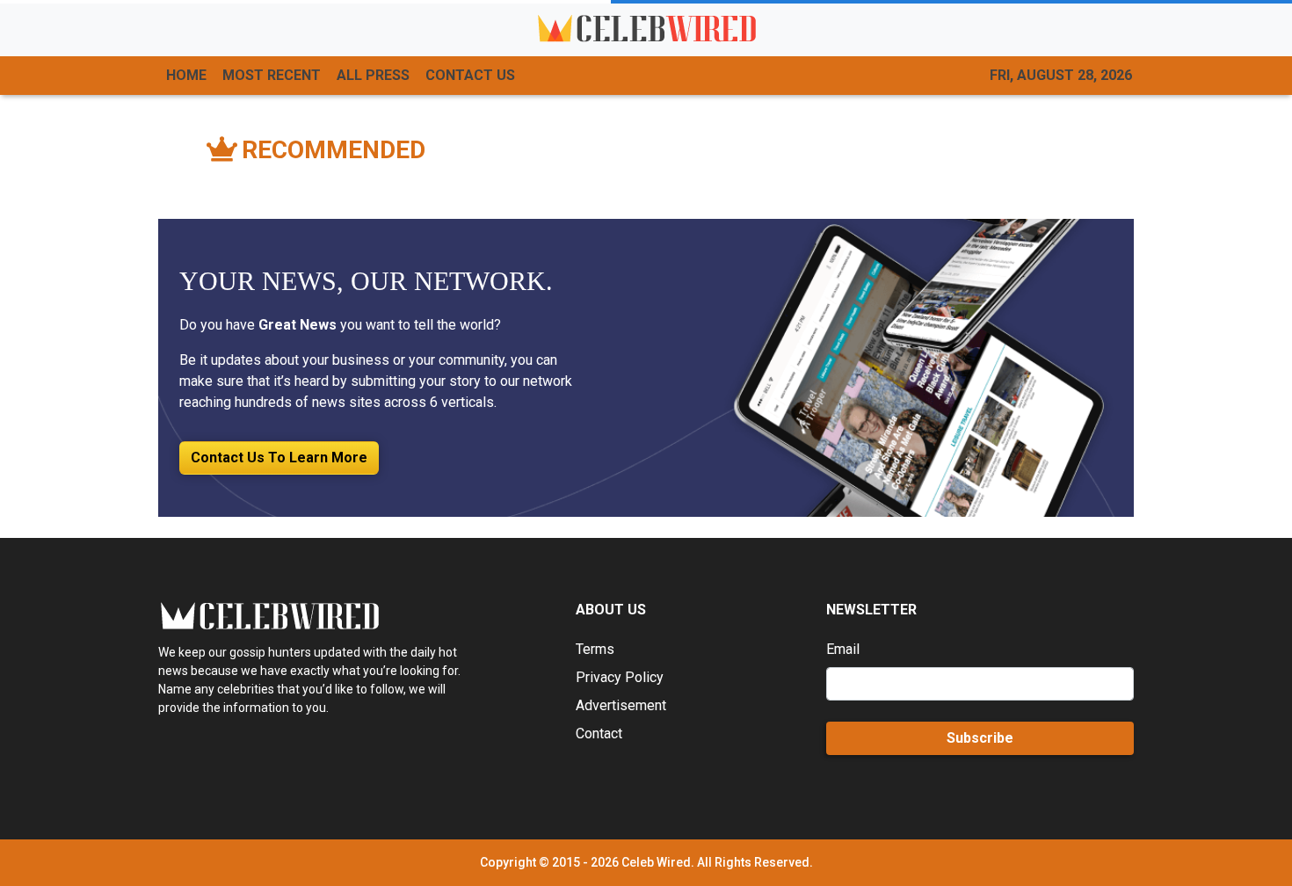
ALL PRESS (373, 75)
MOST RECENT (271, 75)
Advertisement (621, 705)
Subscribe (980, 738)
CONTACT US (470, 75)
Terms (595, 649)
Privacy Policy (620, 677)
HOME (186, 75)
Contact (599, 733)
